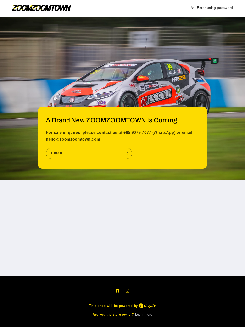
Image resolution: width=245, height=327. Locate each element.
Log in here (143, 314)
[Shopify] (147, 306)
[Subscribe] (126, 153)
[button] (211, 8)
